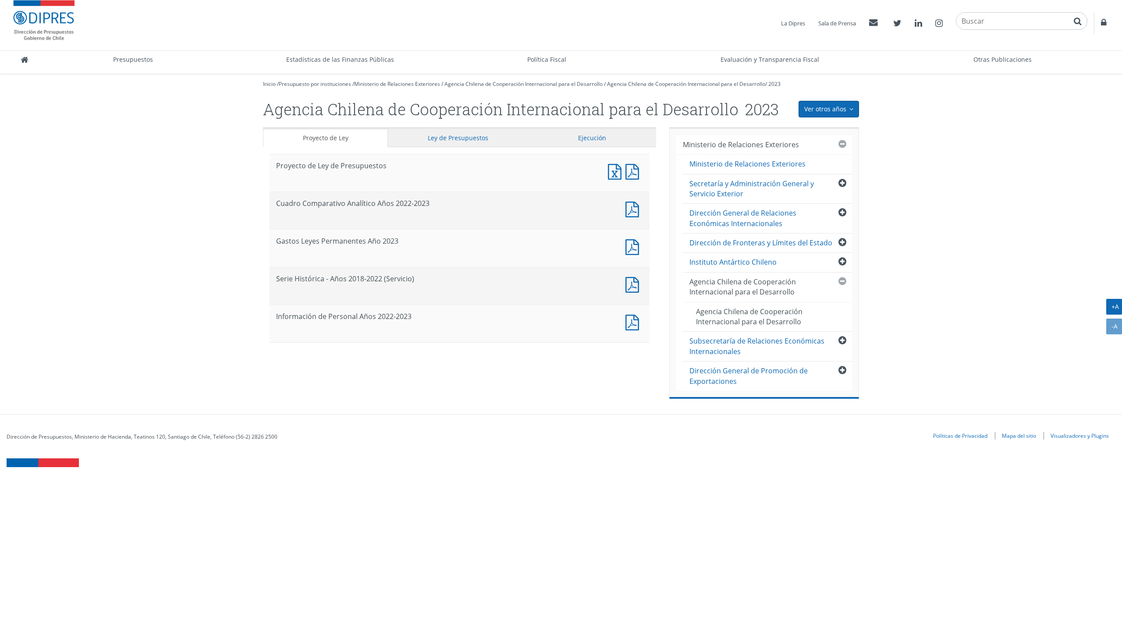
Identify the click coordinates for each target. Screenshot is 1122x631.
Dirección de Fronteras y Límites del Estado (760, 243)
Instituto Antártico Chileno (733, 262)
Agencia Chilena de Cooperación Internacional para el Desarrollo (523, 84)
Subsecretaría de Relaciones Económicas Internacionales (756, 346)
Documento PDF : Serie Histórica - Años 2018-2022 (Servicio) (634, 284)
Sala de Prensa (837, 23)
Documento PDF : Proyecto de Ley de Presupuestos (634, 171)
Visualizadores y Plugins (1080, 435)
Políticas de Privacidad (960, 435)
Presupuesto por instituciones (315, 84)
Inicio (269, 84)
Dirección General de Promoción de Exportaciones (748, 376)
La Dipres (793, 23)
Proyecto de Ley (325, 138)
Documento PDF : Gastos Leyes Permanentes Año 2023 (634, 246)
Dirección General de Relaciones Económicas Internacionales (742, 218)
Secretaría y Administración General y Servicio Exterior (751, 189)
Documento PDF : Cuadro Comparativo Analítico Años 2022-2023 (634, 208)
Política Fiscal (546, 59)
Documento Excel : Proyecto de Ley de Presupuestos (616, 171)
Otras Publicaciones (1002, 59)
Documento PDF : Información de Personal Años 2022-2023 (634, 321)
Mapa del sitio (1019, 435)
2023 (774, 84)
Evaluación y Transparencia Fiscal (770, 59)
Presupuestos (133, 59)
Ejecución (592, 138)
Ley (458, 138)
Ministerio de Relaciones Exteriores (397, 84)
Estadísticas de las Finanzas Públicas (340, 59)
